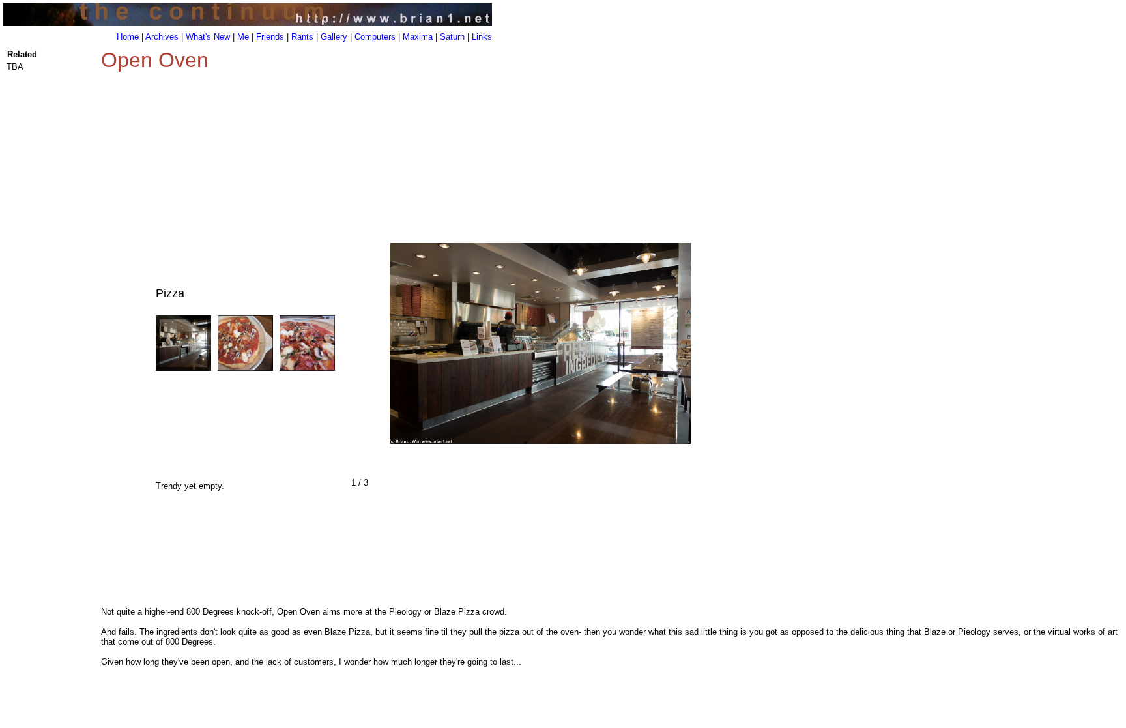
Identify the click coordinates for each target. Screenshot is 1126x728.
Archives (162, 37)
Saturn (452, 37)
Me (243, 37)
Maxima (418, 37)
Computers (375, 37)
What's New (208, 37)
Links (482, 37)
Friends (270, 37)
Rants (302, 37)
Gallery (334, 37)
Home (128, 37)
